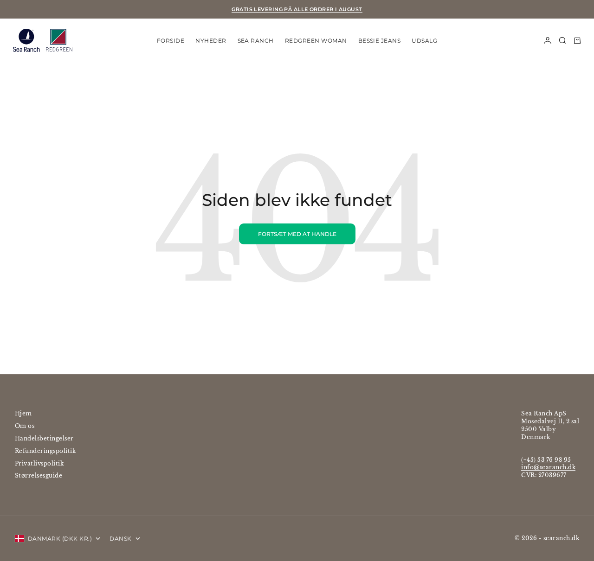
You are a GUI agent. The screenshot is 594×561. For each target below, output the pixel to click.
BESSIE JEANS (379, 40)
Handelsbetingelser (44, 438)
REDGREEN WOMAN (316, 40)
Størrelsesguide (38, 475)
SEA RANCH (256, 40)
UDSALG (424, 40)
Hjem (23, 413)
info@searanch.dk (548, 467)
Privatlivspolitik (39, 463)
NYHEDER (210, 40)
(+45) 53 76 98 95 (546, 459)
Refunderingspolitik (45, 450)
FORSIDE (170, 40)
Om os (24, 425)
